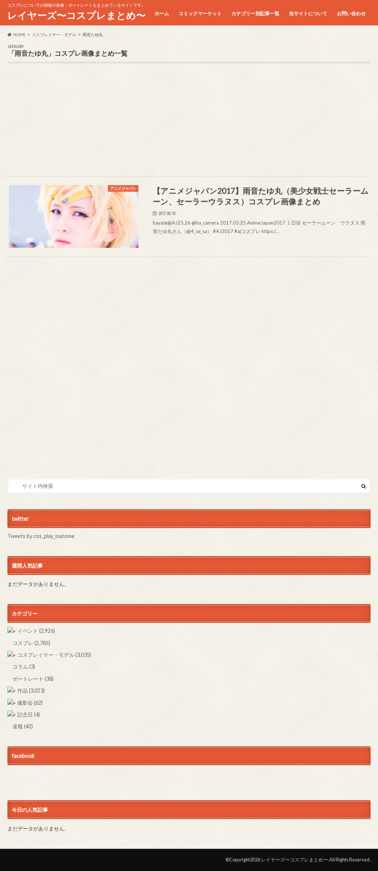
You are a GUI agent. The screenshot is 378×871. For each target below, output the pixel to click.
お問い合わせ (351, 13)
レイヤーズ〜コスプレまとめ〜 (76, 15)
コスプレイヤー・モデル (54, 655)
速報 (23, 726)
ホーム (162, 13)
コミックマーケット (200, 13)
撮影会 (30, 703)
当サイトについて (308, 13)
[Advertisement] (188, 124)
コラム (24, 666)
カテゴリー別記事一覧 (255, 13)
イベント (36, 631)
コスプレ (31, 643)
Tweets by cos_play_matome (41, 536)
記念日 (28, 714)
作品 (31, 690)
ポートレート (33, 679)
